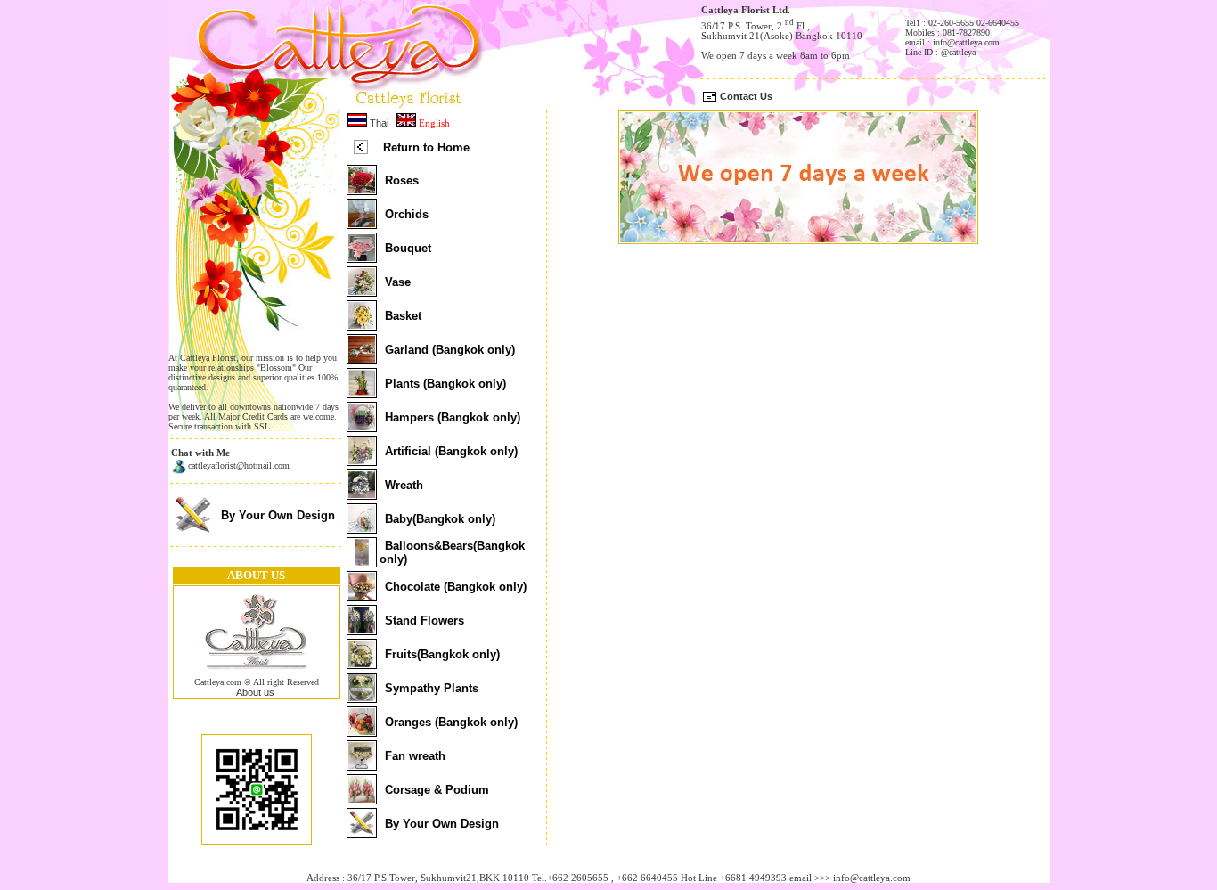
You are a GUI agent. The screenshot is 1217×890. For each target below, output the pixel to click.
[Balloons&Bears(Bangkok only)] (361, 562)
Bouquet (408, 248)
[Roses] (361, 189)
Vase (398, 282)
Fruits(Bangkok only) (442, 654)
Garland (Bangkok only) (450, 349)
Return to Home (426, 147)
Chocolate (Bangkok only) (456, 586)
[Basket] (361, 325)
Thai (377, 123)
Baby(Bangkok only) (440, 519)
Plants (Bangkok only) (445, 383)
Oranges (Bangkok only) (451, 722)
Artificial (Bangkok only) (451, 451)
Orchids (407, 214)
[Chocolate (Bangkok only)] (361, 596)
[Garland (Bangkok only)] (361, 359)
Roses (402, 180)
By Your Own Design (278, 515)
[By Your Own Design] (193, 532)
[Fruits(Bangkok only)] (361, 663)
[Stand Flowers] (361, 630)
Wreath (404, 485)
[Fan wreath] (361, 765)
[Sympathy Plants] (361, 697)
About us (255, 692)
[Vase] (361, 291)
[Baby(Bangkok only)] (361, 528)
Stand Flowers (424, 620)
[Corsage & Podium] (361, 799)
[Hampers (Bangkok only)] (361, 426)
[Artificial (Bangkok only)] (361, 460)
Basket (403, 316)
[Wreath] (361, 494)
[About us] (256, 673)
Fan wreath (415, 756)
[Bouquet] (361, 257)
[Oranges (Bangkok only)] (361, 731)
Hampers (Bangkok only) (452, 417)
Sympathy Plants (431, 688)
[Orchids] (361, 223)
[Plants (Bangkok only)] (361, 393)
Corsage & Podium (437, 789)
